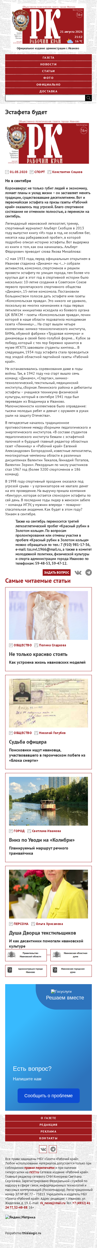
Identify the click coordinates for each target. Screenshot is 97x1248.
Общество (23, 645)
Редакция (49, 1125)
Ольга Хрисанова (49, 924)
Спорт (39, 172)
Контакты (48, 1138)
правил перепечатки (39, 1167)
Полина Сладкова (52, 645)
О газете (48, 1118)
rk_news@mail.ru (52, 1203)
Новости (48, 64)
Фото (48, 78)
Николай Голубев (52, 733)
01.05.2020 (18, 172)
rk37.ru (34, 1172)
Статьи (48, 71)
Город (19, 831)
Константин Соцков (67, 172)
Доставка (48, 91)
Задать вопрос (56, 572)
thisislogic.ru (31, 1233)
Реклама (49, 1131)
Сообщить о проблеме (48, 1095)
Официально (48, 84)
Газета (49, 57)
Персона (21, 924)
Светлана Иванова (46, 831)
